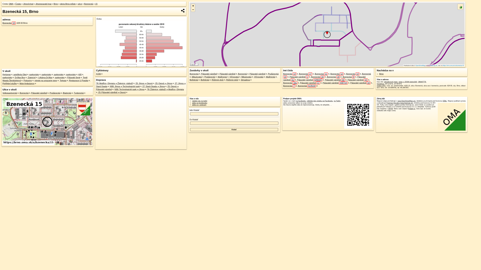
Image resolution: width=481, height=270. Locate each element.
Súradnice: (381, 84)
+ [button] (193, 5)
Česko (18, 4)
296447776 (422, 82)
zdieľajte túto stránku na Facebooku (320, 101)
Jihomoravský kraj (43, 4)
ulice (80, 4)
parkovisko (34, 75)
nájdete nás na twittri (199, 101)
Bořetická (194, 80)
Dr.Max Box (20, 77)
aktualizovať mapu (391, 82)
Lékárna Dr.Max (45, 77)
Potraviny (28, 81)
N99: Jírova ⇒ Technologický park (125, 86)
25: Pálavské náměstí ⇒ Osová (112, 92)
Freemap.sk (433, 65)
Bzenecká (88, 4)
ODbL (445, 101)
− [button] (193, 9)
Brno (56, 4)
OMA (11, 4)
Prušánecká (55, 93)
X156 (98, 74)
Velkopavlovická (10, 93)
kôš (80, 75)
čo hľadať (194, 119)
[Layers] (460, 7)
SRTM (390, 109)
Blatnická (67, 93)
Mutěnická (222, 77)
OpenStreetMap (420, 65)
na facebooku (301, 101)
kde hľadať (194, 110)
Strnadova (245, 80)
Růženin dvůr (218, 80)
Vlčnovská (234, 77)
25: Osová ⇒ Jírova (163, 83)
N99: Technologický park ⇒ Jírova (129, 89)
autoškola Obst (20, 75)
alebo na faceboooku (199, 103)
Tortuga (63, 81)
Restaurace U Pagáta (78, 81)
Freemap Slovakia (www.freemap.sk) (399, 103)
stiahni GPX (381, 86)
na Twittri (337, 101)
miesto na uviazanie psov (46, 81)
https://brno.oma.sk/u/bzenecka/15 (453, 65)
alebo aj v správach (199, 105)
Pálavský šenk (73, 77)
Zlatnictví (32, 77)
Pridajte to (411, 109)
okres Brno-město (68, 4)
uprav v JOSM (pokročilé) (408, 82)
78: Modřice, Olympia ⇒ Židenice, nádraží (114, 83)
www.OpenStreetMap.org (406, 101)
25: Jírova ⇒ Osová (144, 83)
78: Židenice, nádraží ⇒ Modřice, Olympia (165, 89)
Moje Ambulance (27, 83)
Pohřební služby (10, 83)
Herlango (7, 75)
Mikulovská (197, 77)
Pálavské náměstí (39, 93)
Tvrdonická (79, 93)
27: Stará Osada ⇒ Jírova (153, 86)
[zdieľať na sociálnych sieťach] (183, 11)
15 (96, 4)
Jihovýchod (28, 4)
